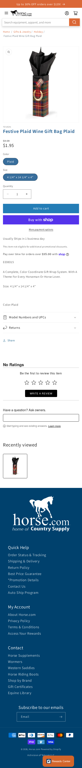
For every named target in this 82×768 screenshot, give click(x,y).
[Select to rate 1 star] (27, 382)
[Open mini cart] (75, 13)
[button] (41, 317)
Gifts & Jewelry (22, 31)
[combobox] (41, 22)
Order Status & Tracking (27, 555)
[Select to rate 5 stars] (55, 382)
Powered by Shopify (51, 749)
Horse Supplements (24, 655)
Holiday (38, 31)
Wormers (15, 661)
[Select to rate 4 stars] (48, 382)
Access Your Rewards (24, 633)
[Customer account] (66, 13)
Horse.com (34, 749)
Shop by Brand (20, 680)
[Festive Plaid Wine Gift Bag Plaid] (15, 466)
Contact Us (16, 586)
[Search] (74, 22)
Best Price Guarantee (25, 573)
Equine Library (19, 693)
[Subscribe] (61, 717)
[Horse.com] (21, 13)
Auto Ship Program (23, 592)
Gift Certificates (20, 686)
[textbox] (41, 418)
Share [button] (11, 340)
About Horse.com (22, 614)
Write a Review (41, 393)
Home (6, 31)
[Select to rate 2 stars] (34, 382)
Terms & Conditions (23, 627)
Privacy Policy (19, 620)
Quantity (8, 186)
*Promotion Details (23, 580)
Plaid (10, 161)
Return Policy (18, 567)
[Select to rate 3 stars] (41, 382)
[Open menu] (6, 13)
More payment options (41, 229)
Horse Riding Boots (23, 674)
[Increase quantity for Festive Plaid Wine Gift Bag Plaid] (26, 194)
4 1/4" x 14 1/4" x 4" (20, 177)
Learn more (54, 426)
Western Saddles (21, 667)
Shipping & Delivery (23, 561)
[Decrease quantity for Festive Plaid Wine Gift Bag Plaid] (7, 194)
